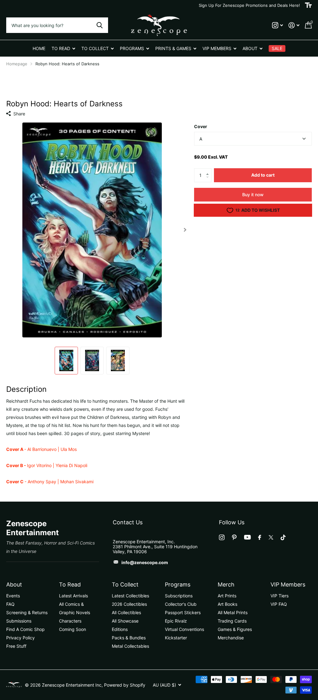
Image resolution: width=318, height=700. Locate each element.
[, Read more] (277, 25)
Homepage (16, 63)
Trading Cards (232, 621)
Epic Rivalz (176, 621)
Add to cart (263, 175)
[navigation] (66, 360)
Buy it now (253, 194)
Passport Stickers (183, 612)
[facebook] (259, 537)
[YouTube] (247, 537)
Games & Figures (235, 629)
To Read (70, 584)
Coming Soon (72, 629)
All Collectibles (126, 612)
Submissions (18, 621)
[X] (271, 537)
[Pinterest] (234, 537)
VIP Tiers (279, 595)
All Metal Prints (233, 612)
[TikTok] (283, 537)
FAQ (10, 604)
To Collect (125, 584)
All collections (63, 48)
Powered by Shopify (124, 685)
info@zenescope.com (144, 562)
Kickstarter (176, 637)
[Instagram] (222, 537)
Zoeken (99, 25)
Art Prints (227, 595)
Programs (177, 584)
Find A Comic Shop (25, 629)
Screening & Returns (27, 612)
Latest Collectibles (130, 595)
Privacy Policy (20, 637)
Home (39, 48)
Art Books (227, 604)
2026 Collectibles (129, 604)
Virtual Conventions (184, 629)
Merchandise (231, 637)
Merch (226, 584)
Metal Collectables (130, 646)
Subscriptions (179, 595)
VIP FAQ (278, 604)
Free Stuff (16, 646)
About (14, 584)
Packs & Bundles (129, 637)
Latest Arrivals (73, 595)
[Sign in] (294, 25)
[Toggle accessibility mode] (308, 5)
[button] (209, 170)
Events (13, 595)
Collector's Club (181, 604)
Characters (70, 621)
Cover (200, 126)
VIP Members (287, 584)
